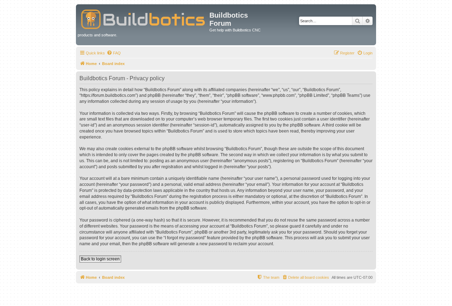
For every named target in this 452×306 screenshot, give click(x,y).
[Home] (143, 18)
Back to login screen (100, 259)
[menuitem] (114, 53)
